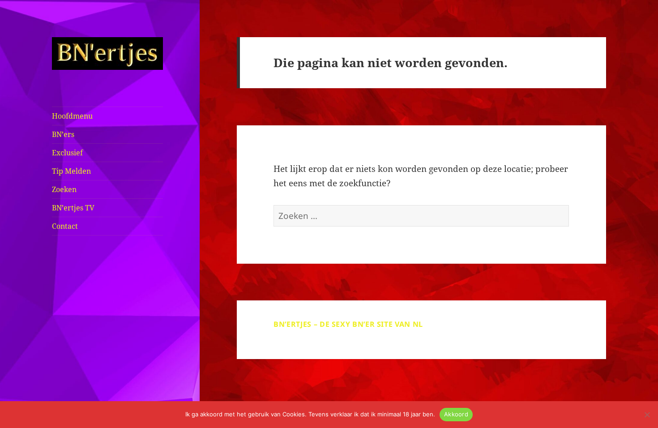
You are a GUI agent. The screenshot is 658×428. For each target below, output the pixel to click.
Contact (65, 226)
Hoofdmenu (72, 116)
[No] (646, 414)
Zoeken (64, 189)
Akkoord (456, 414)
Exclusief (67, 153)
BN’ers (63, 134)
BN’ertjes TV (73, 208)
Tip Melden (71, 171)
